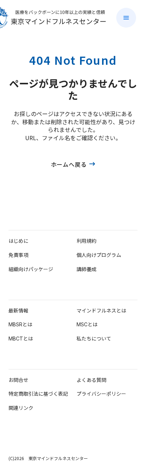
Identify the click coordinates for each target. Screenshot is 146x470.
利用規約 (86, 240)
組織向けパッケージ (31, 269)
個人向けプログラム (99, 255)
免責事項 (18, 255)
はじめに (18, 240)
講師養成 (86, 269)
